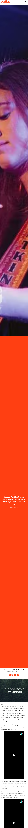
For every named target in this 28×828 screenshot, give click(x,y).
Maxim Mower (14, 507)
